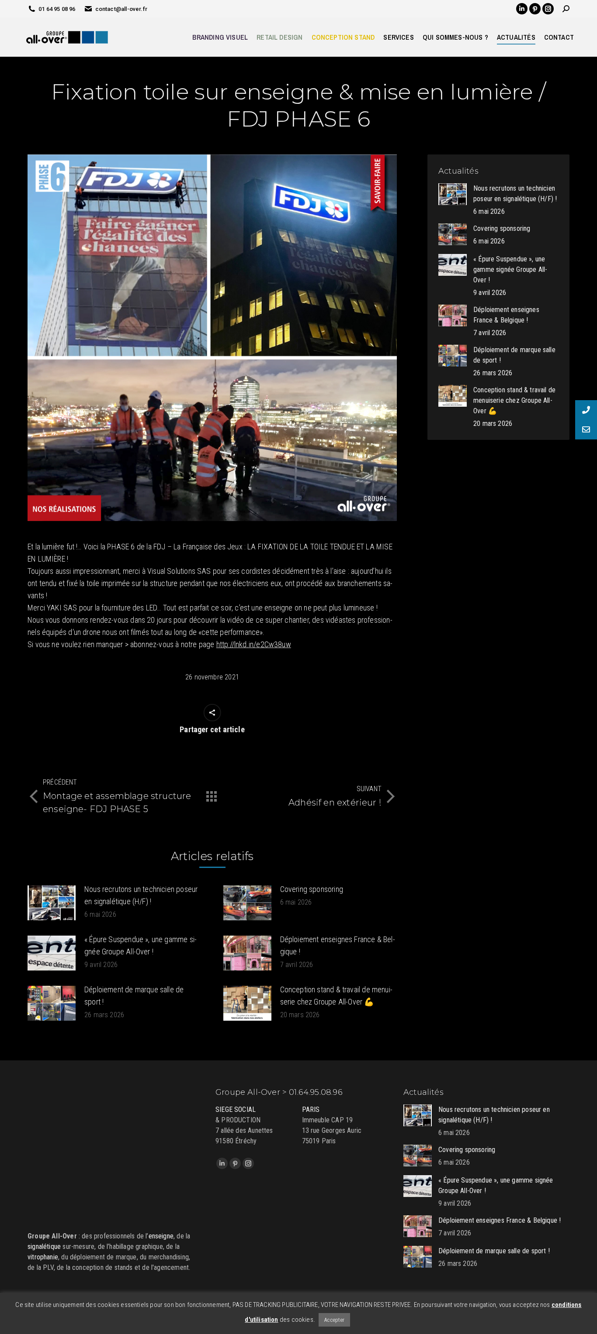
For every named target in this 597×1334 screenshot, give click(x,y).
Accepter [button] (334, 1320)
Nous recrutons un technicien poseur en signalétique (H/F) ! (141, 895)
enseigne (161, 1236)
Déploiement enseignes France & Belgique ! (337, 945)
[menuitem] (220, 37)
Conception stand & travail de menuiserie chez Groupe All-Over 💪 (336, 995)
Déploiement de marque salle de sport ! (134, 995)
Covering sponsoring (311, 889)
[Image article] (52, 902)
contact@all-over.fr (121, 9)
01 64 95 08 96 (57, 9)
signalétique (44, 1246)
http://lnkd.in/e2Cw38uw (253, 644)
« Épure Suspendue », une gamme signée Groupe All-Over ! (140, 945)
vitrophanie (43, 1257)
